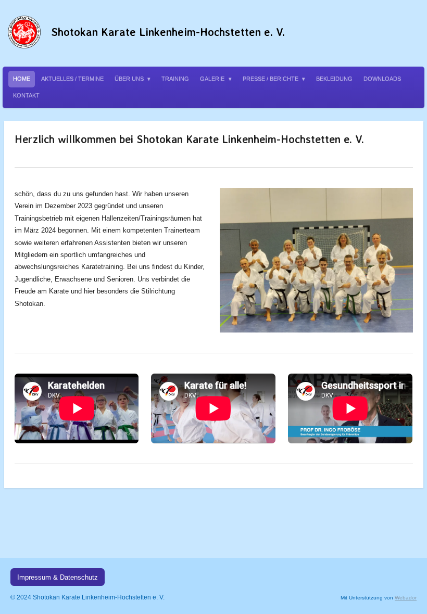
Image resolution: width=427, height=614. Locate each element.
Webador (406, 597)
